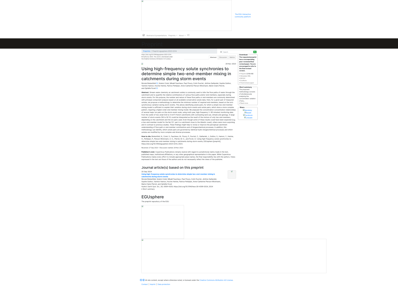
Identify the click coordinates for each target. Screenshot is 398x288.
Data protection (164, 284)
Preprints (146, 51)
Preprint (243, 74)
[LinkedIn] (248, 117)
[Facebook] (248, 115)
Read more (244, 103)
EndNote (243, 80)
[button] (221, 52)
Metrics (232, 57)
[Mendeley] (247, 110)
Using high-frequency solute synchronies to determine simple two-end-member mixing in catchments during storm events (178, 175)
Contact (144, 284)
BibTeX (242, 78)
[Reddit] (248, 112)
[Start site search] (255, 52)
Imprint (152, 284)
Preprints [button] (172, 35)
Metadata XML (245, 76)
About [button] (181, 35)
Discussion (223, 57)
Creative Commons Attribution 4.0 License (216, 280)
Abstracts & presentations (156, 35)
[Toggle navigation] (254, 15)
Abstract (213, 57)
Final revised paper (247, 83)
